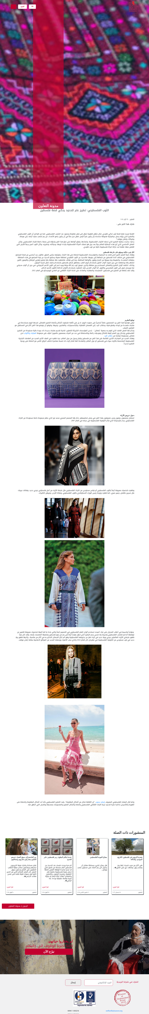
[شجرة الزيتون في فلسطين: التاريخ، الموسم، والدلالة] (127, 847)
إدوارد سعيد (100, 802)
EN (32, 6)
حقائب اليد (108, 335)
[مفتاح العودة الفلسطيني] (92, 847)
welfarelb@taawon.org (114, 1011)
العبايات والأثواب (30, 333)
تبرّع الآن (48, 951)
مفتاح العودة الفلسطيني (98, 857)
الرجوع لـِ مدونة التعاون (18, 906)
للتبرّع (22, 6)
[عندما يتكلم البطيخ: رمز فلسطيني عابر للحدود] (57, 847)
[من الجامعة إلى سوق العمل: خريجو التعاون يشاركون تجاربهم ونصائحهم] (21, 847)
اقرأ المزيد (116, 887)
